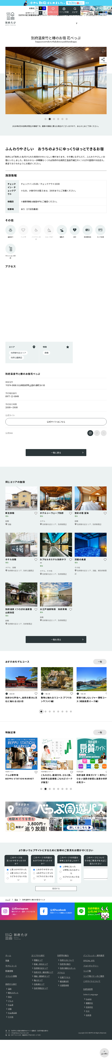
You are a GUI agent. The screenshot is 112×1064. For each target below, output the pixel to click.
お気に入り (53, 12)
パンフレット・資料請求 (93, 955)
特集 (38, 15)
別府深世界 (88, 989)
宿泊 (16, 899)
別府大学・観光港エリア (43, 972)
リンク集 (87, 970)
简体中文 (89, 1007)
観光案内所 (64, 981)
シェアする (103, 62)
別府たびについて (67, 960)
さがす (75, 12)
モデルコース (45, 15)
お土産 (10, 1004)
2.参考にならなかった (71, 871)
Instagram (90, 433)
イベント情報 (55, 15)
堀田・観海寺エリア (42, 976)
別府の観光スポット (68, 968)
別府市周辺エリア (41, 988)
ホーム (8, 955)
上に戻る (104, 1053)
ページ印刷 (64, 12)
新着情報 (32, 15)
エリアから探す (76, 19)
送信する (56, 888)
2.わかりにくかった (44, 873)
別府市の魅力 (24, 15)
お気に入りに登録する (36, 693)
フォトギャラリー (90, 965)
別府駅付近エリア (41, 968)
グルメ (10, 1001)
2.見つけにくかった (18, 873)
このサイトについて (91, 981)
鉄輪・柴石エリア (41, 964)
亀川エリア (38, 980)
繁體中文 (89, 1003)
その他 (10, 1017)
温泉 (10, 988)
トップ (7, 899)
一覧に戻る (56, 452)
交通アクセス (65, 977)
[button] (45, 119)
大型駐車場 (64, 985)
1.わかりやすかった (44, 869)
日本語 (88, 1015)
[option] (56, 80)
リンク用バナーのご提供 (93, 976)
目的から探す (65, 15)
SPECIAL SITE (101, 15)
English (89, 999)
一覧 (100, 661)
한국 (87, 1011)
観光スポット (13, 992)
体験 (10, 1009)
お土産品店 (12, 1012)
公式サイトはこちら (56, 421)
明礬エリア (38, 960)
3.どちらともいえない (18, 878)
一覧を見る (56, 639)
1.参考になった (69, 866)
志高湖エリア (39, 984)
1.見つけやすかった (18, 869)
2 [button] (47, 711)
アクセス (85, 15)
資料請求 (92, 15)
